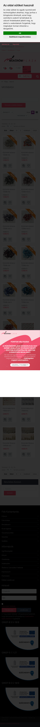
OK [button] (20, 33)
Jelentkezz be (5, 44)
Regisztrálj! (16, 44)
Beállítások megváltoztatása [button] (20, 37)
